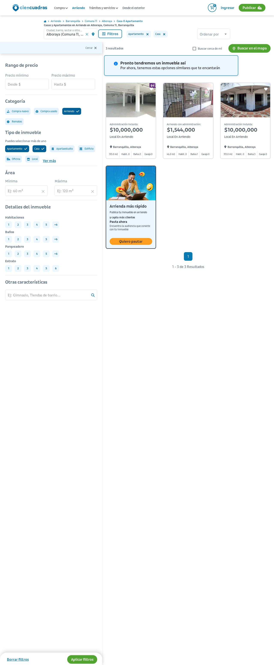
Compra (59, 8)
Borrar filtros (18, 659)
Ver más (49, 160)
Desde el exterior (133, 8)
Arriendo (78, 8)
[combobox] (214, 34)
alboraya (107, 21)
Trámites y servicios (102, 8)
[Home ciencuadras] (30, 8)
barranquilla (73, 21)
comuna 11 (91, 21)
